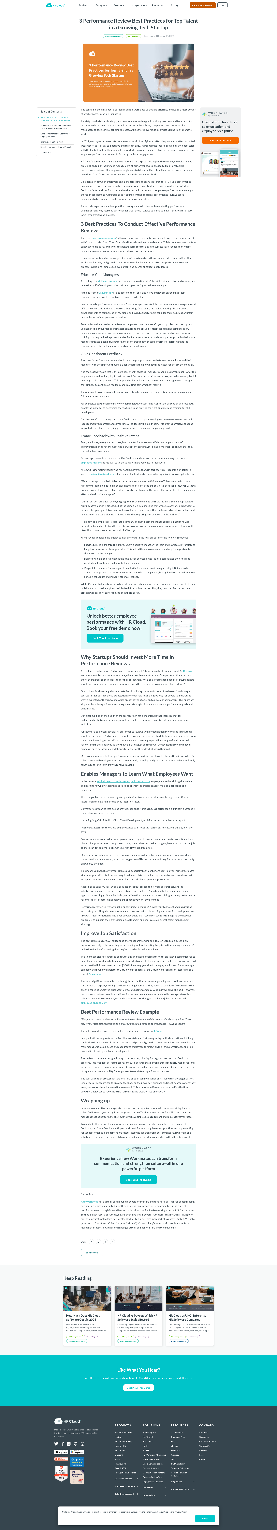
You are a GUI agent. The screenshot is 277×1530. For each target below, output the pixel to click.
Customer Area (178, 1437)
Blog (173, 1441)
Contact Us (204, 1446)
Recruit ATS (120, 1468)
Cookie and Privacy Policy (175, 1512)
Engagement (102, 5)
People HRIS (120, 1446)
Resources (157, 5)
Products (83, 5)
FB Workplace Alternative (154, 1455)
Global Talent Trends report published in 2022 (123, 781)
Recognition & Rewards (125, 1472)
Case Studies (177, 1432)
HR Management (134, 36)
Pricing (174, 5)
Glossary (175, 1455)
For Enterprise (149, 1432)
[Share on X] (91, 1241)
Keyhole (188, 671)
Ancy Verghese (89, 1201)
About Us (203, 1432)
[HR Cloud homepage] (68, 1421)
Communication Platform (154, 1472)
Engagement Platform (153, 1481)
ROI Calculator (178, 1463)
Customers (204, 1437)
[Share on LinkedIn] (98, 1241)
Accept (205, 1518)
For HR (146, 1450)
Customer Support (207, 1441)
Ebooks (174, 1446)
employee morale (91, 462)
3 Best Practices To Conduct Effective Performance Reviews (55, 118)
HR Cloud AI (120, 1463)
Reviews (203, 1450)
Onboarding (90, 1337)
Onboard (119, 1455)
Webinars (175, 1450)
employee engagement (94, 1002)
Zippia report (96, 973)
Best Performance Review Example (56, 147)
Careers (202, 1459)
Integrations (138, 5)
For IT (145, 1446)
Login (222, 5)
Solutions (119, 5)
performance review (104, 237)
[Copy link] (112, 1241)
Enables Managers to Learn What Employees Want (55, 135)
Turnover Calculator (180, 1468)
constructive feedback (101, 474)
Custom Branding (151, 1468)
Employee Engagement (113, 36)
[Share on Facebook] (105, 1241)
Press (201, 1455)
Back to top (92, 1252)
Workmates (120, 1450)
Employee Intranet (151, 1459)
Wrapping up (46, 152)
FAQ (173, 1459)
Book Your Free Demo (202, 5)
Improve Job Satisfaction (52, 142)
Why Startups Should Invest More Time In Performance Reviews (56, 127)
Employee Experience (178, 1341)
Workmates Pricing (123, 1441)
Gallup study (105, 292)
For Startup (148, 1441)
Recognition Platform (152, 1477)
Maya (117, 1459)
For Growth (148, 1437)
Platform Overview (123, 1432)
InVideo (158, 1030)
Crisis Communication (153, 1463)
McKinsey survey (107, 281)
